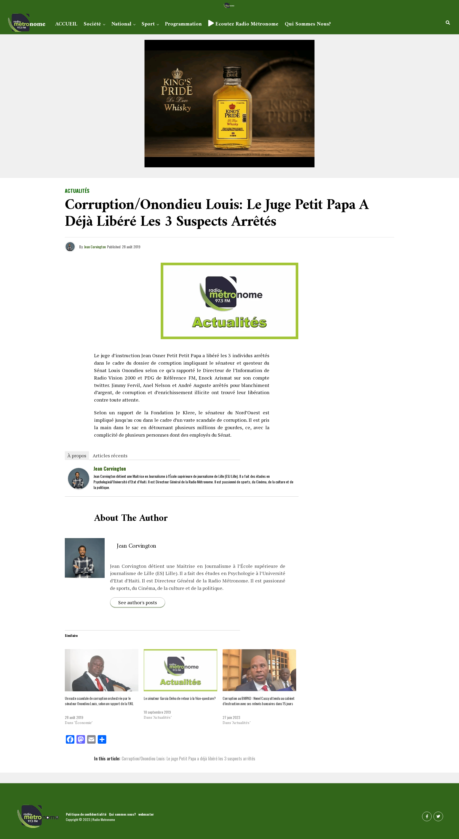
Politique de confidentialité (86, 814)
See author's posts (137, 602)
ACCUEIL (66, 24)
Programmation (183, 24)
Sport (148, 24)
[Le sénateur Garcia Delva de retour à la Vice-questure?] (180, 670)
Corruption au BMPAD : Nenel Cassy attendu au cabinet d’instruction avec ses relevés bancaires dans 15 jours (258, 700)
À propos (76, 455)
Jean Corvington (95, 246)
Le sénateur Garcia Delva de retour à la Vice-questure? (180, 698)
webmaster (146, 814)
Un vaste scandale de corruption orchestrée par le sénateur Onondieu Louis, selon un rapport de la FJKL (99, 700)
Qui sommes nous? (308, 24)
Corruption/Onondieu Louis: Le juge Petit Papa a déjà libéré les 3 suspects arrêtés (188, 758)
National (121, 24)
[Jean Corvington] (78, 487)
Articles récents (110, 455)
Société (92, 24)
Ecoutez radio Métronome (246, 24)
